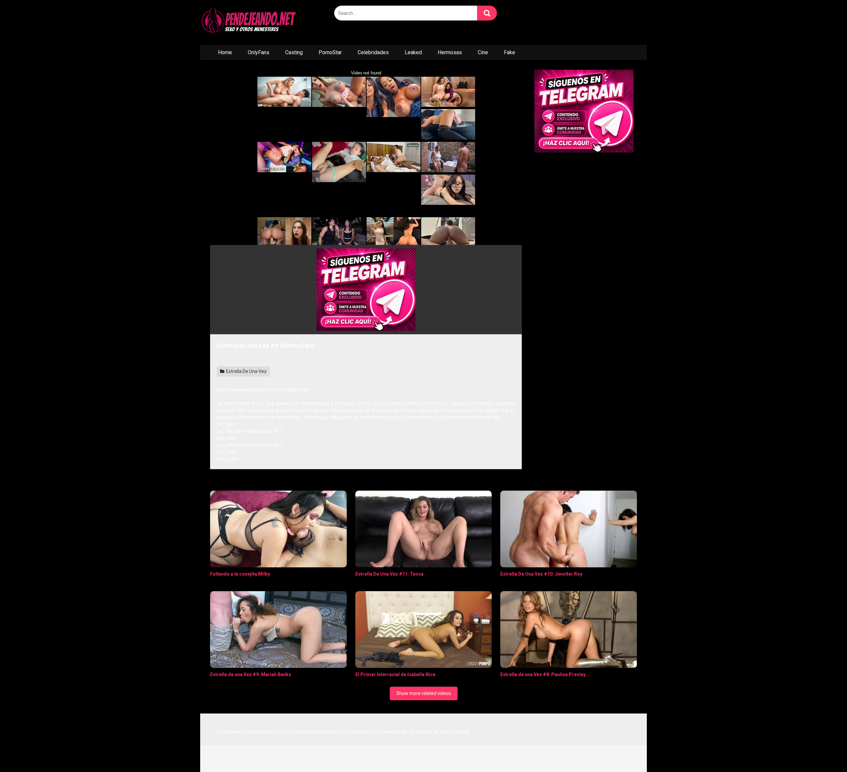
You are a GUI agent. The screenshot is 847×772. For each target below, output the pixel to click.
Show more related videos (423, 693)
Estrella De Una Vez (246, 371)
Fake (509, 52)
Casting (294, 52)
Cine (483, 52)
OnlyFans (258, 52)
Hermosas (450, 52)
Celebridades (373, 52)
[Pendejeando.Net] (249, 22)
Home (225, 52)
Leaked (413, 52)
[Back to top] (825, 752)
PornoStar (330, 52)
